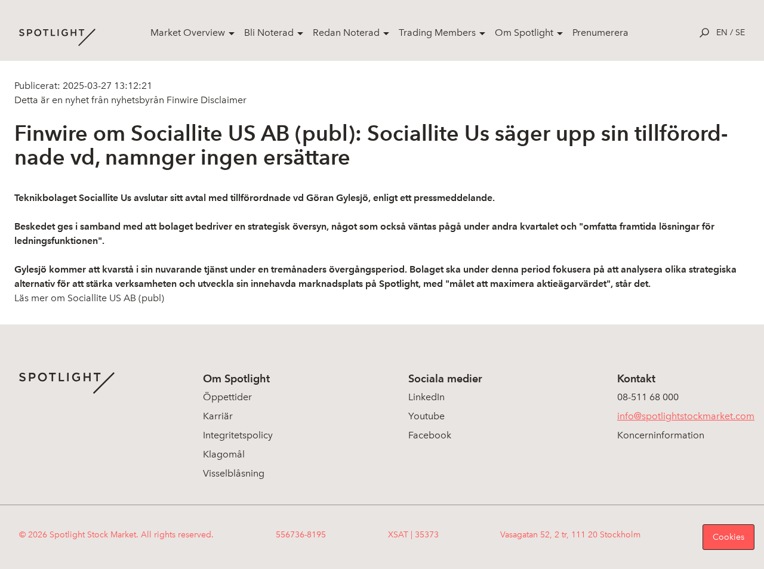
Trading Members (437, 32)
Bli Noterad (269, 32)
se (740, 32)
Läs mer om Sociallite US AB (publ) (89, 298)
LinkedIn (426, 397)
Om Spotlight (524, 32)
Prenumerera (600, 32)
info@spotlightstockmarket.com (685, 416)
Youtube (426, 416)
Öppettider (227, 397)
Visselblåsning (233, 473)
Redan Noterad (346, 32)
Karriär (218, 416)
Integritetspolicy (238, 435)
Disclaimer (222, 100)
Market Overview (187, 32)
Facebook (429, 435)
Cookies (728, 537)
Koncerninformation (660, 435)
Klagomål (224, 454)
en (722, 32)
